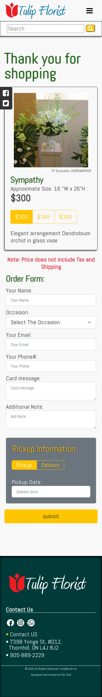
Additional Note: (25, 406)
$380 (65, 217)
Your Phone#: (21, 356)
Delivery (50, 465)
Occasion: (17, 312)
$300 (21, 217)
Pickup (24, 465)
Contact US (23, 634)
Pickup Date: (27, 482)
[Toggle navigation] (90, 10)
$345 (43, 217)
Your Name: (19, 290)
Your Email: (19, 335)
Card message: (23, 378)
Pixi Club (66, 675)
